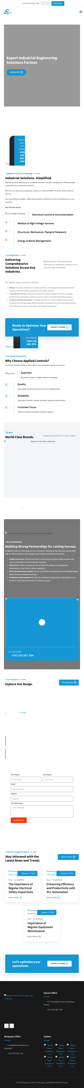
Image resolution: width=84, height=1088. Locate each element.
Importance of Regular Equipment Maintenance (40, 927)
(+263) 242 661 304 (30, 3)
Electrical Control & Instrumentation (53, 214)
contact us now (58, 327)
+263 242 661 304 (22, 157)
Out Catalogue (67, 682)
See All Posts (66, 857)
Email (13, 784)
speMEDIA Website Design (56, 1083)
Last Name (47, 775)
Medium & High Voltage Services (36, 223)
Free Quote (58, 3)
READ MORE (14, 898)
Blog (10, 880)
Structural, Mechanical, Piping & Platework (42, 232)
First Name (15, 775)
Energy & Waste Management (34, 240)
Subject (14, 794)
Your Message (16, 803)
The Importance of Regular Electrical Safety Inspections (21, 888)
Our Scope (14, 72)
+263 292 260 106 (15, 1053)
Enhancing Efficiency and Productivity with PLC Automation (61, 888)
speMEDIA (20, 880)
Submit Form (19, 820)
